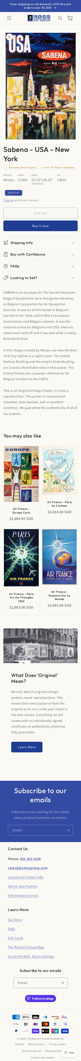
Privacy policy (57, 1044)
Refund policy (37, 1044)
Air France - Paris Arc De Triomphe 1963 (21, 597)
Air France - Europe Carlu (21, 510)
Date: (21, 175)
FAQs (11, 928)
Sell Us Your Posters (22, 886)
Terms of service (31, 1051)
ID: (59, 175)
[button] (9, 18)
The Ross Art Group (38, 1038)
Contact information (42, 1057)
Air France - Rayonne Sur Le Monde (59, 595)
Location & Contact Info (25, 877)
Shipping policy (54, 1051)
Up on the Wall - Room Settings (31, 956)
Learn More (27, 747)
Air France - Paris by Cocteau (59, 504)
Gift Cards (15, 938)
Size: (34, 175)
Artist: (8, 175)
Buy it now (40, 225)
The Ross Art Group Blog (26, 947)
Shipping (8, 200)
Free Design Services (23, 895)
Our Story (15, 919)
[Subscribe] (68, 830)
